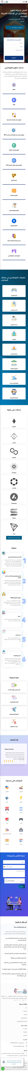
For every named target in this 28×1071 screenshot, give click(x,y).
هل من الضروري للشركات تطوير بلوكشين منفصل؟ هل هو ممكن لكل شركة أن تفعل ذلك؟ (15, 947)
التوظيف (25, 1032)
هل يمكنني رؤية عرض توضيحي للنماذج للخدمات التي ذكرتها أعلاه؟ (14, 974)
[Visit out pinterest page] (17, 1000)
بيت (26, 1007)
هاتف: (18, 1046)
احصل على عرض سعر (17, 27)
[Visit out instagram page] (20, 1000)
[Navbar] (26, 1)
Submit (14, 57)
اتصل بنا (25, 1028)
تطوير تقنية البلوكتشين (22, 1021)
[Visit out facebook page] (25, 1000)
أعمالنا (14, 31)
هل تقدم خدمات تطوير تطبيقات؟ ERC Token (14, 969)
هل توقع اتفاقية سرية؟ (20, 927)
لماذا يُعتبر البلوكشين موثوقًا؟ (18, 958)
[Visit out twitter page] (23, 1000)
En (24, 1)
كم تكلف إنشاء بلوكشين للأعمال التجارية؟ (15, 953)
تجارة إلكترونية (24, 1017)
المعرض (25, 1011)
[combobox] (6, 867)
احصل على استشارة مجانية (14, 537)
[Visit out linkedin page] (15, 1000)
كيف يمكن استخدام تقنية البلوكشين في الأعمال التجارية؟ (15, 939)
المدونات (25, 1035)
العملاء (25, 1014)
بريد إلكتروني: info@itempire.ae (17, 1042)
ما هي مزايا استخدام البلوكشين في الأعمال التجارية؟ (15, 963)
